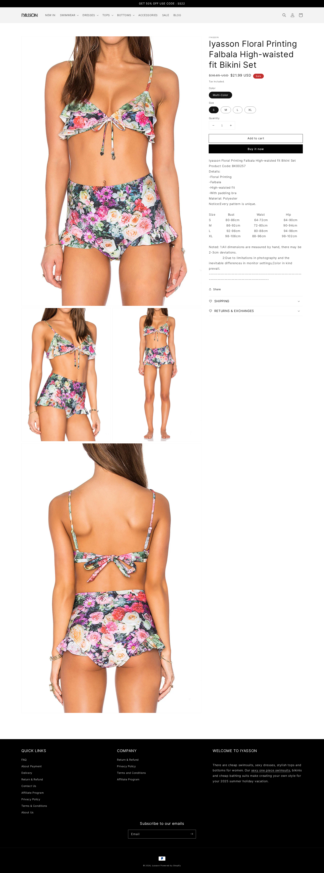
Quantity (214, 118)
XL (250, 109)
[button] (284, 15)
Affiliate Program (32, 792)
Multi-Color (220, 95)
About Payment (31, 766)
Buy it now (256, 149)
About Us (27, 812)
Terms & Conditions (34, 805)
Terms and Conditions (131, 772)
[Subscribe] (192, 834)
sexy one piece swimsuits (270, 770)
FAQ (24, 759)
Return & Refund (32, 779)
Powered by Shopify (170, 865)
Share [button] (217, 289)
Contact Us (28, 786)
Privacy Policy (30, 799)
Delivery (26, 772)
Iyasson (156, 865)
